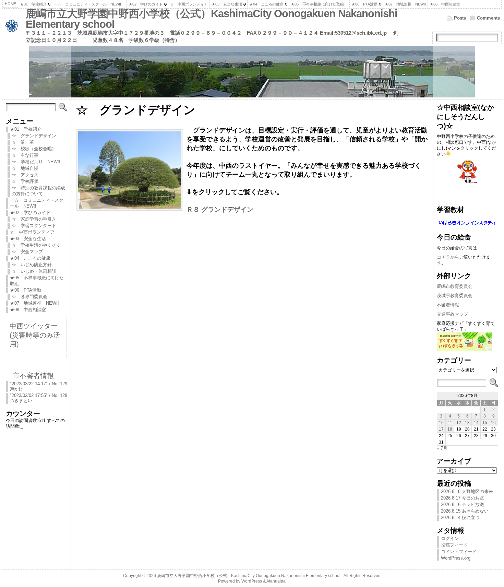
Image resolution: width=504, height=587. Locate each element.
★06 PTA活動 (25, 290)
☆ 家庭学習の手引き (34, 219)
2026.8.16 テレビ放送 (462, 504)
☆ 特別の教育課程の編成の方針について (38, 190)
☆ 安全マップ (27, 251)
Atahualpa (276, 581)
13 (467, 423)
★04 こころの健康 (30, 258)
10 (441, 423)
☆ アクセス (25, 174)
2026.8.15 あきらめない (465, 511)
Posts (460, 18)
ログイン (450, 538)
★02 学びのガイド (30, 212)
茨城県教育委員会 (454, 295)
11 (450, 423)
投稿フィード (454, 545)
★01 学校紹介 (25, 129)
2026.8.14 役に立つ (460, 517)
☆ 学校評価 (25, 181)
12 (458, 423)
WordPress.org (455, 558)
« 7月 (442, 448)
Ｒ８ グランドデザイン (220, 209)
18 (449, 429)
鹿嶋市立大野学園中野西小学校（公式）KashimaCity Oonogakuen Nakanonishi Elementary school (211, 19)
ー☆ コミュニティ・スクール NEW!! (36, 203)
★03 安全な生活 (28, 238)
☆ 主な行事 (25, 155)
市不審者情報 (33, 375)
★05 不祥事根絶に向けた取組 (37, 280)
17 (441, 429)
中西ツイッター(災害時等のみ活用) (35, 335)
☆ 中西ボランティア (32, 232)
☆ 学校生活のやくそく (38, 245)
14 (476, 423)
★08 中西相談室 (28, 309)
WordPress (251, 581)
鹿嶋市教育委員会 (454, 286)
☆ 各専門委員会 (29, 296)
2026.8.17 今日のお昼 (462, 498)
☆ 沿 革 (23, 142)
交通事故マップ (452, 314)
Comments (488, 18)
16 (493, 423)
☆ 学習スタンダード (34, 225)
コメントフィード (459, 551)
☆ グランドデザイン (36, 135)
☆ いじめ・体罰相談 (34, 271)
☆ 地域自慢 (25, 168)
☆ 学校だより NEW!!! (39, 161)
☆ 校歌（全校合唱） (34, 148)
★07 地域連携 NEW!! (34, 303)
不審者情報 (448, 304)
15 (484, 423)
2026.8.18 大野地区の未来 (467, 491)
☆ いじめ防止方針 (34, 264)
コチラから (448, 257)
